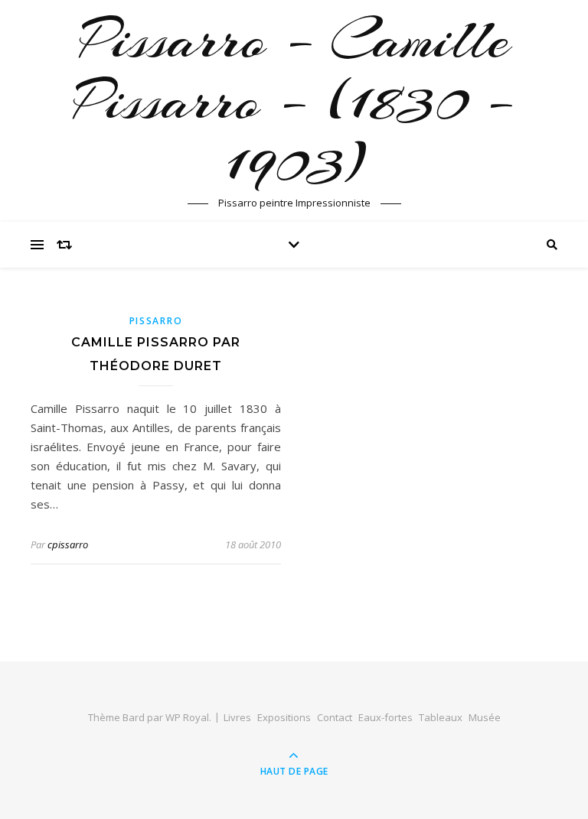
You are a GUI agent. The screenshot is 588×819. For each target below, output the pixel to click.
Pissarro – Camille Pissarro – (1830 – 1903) (294, 101)
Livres (237, 717)
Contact (334, 717)
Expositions (284, 717)
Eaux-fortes (385, 717)
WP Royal (187, 717)
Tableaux (440, 717)
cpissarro (67, 544)
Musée (485, 717)
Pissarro (156, 320)
